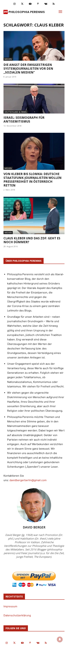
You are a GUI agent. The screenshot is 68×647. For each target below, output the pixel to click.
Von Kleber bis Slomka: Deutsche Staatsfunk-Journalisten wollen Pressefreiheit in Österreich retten (32, 179)
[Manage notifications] (60, 639)
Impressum (10, 606)
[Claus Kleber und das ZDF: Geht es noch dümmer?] (34, 215)
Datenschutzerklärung (17, 615)
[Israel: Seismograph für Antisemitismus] (34, 98)
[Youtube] (30, 4)
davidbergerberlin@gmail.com (28, 480)
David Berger (34, 527)
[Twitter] (22, 4)
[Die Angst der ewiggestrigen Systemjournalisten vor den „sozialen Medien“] (34, 46)
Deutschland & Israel (16, 112)
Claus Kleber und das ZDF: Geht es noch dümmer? (31, 240)
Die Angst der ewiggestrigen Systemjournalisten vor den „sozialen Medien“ (28, 68)
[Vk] (46, 4)
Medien (8, 59)
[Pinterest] (38, 4)
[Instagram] (14, 4)
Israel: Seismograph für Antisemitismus (23, 119)
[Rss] (54, 4)
